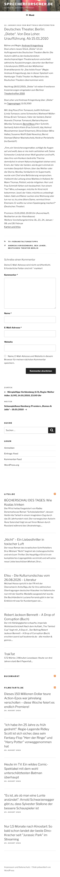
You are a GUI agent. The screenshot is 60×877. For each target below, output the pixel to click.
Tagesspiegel (13, 103)
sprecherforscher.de (28, 4)
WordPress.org (11, 465)
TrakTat (9, 654)
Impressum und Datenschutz (17, 867)
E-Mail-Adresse (13, 327)
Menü (31, 15)
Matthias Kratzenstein (41, 25)
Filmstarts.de (14, 688)
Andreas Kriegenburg (32, 45)
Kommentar (11, 275)
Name (8, 313)
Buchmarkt (12, 676)
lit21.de (9, 494)
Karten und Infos (12, 227)
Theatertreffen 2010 (14, 93)
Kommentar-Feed (13, 459)
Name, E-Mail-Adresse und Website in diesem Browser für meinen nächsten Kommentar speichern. (28, 359)
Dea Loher (40, 246)
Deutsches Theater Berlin (23, 248)
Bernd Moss (29, 124)
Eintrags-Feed (11, 453)
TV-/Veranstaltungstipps (23, 242)
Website (8, 342)
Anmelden (9, 448)
